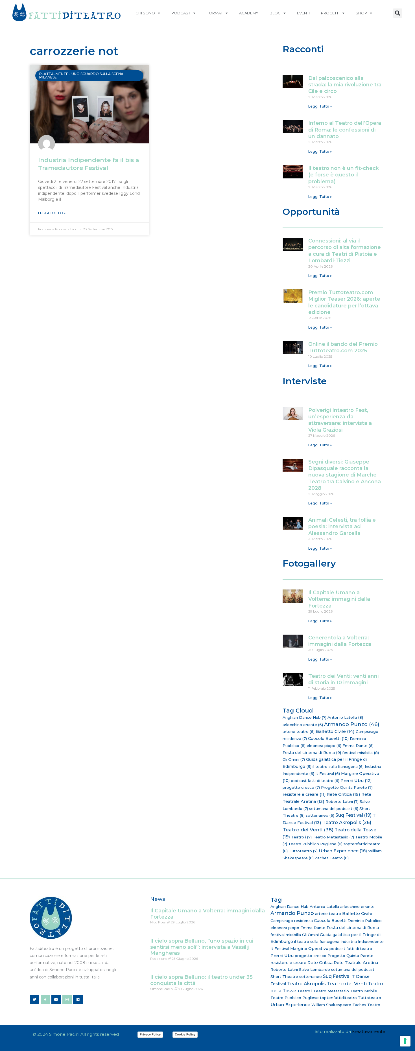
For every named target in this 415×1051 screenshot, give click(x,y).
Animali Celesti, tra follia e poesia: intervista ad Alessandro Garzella (342, 526)
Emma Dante (358, 745)
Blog (275, 13)
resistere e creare (304, 794)
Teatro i (301, 837)
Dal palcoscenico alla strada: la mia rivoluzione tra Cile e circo (344, 85)
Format (215, 13)
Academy (248, 13)
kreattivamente (368, 1031)
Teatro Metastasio (333, 837)
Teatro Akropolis (346, 822)
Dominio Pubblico (365, 920)
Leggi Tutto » (51, 213)
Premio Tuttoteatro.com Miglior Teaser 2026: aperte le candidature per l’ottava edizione (344, 302)
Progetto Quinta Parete (347, 787)
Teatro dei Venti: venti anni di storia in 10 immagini (343, 679)
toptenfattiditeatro (338, 997)
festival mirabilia (360, 752)
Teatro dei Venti (308, 830)
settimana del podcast (333, 808)
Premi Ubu (356, 780)
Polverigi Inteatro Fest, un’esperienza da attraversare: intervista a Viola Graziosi (340, 420)
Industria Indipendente (362, 941)
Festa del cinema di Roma (312, 752)
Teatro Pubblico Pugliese (315, 844)
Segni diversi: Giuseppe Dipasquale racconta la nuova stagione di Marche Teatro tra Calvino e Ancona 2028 (344, 475)
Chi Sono (145, 13)
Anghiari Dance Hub (304, 717)
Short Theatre (284, 976)
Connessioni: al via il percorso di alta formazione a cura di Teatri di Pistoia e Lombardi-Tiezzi (344, 251)
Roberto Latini (342, 801)
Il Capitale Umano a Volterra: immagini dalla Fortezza (339, 599)
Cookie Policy (185, 1034)
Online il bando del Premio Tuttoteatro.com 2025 (343, 347)
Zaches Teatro (332, 858)
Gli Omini (294, 759)
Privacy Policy (150, 1034)
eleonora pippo (324, 745)
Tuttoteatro (303, 851)
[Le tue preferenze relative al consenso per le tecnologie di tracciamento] (405, 1041)
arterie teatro (298, 731)
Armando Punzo (351, 724)
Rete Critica (343, 794)
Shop (361, 13)
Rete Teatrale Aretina (356, 962)
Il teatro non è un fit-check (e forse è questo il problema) (343, 175)
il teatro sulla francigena (338, 766)
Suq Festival (353, 815)
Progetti (330, 13)
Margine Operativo (309, 948)
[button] (397, 13)
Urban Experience (343, 850)
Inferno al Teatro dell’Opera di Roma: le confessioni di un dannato (344, 129)
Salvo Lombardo (314, 969)
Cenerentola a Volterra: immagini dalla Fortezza (339, 641)
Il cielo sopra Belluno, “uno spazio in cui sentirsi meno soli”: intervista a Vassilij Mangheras (201, 947)
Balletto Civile (335, 731)
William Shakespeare (331, 1004)
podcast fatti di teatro (315, 780)
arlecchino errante (303, 724)
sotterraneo (320, 815)
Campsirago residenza (291, 920)
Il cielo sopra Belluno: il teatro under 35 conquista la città (201, 980)
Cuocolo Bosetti (328, 738)
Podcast (180, 13)
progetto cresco (301, 787)
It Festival (327, 773)
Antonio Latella (345, 717)
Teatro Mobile (363, 991)
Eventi (303, 13)
